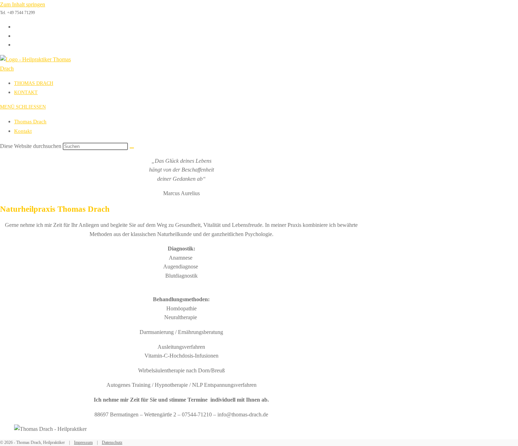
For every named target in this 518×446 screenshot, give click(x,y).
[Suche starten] (131, 148)
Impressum (83, 442)
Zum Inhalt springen (22, 4)
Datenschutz (112, 442)
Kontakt (23, 131)
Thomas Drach (30, 121)
